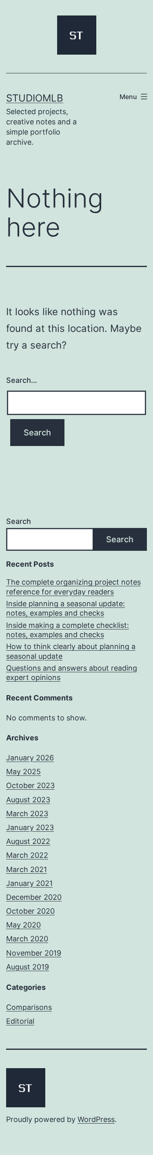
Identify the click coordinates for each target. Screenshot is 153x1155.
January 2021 (29, 883)
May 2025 (23, 771)
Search (18, 521)
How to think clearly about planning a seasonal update (70, 651)
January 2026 (30, 757)
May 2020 (23, 925)
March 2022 (27, 855)
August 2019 (27, 967)
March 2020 (27, 938)
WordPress (96, 1119)
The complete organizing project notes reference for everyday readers (73, 587)
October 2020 (30, 911)
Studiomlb (34, 98)
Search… (21, 380)
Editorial (20, 1021)
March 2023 (27, 813)
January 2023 (30, 827)
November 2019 (33, 953)
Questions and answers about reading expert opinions (71, 673)
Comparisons (29, 1007)
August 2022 (28, 841)
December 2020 (34, 897)
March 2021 (26, 869)
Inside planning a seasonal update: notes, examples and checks (65, 608)
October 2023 (30, 785)
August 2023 (28, 799)
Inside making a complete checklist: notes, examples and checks (67, 630)
